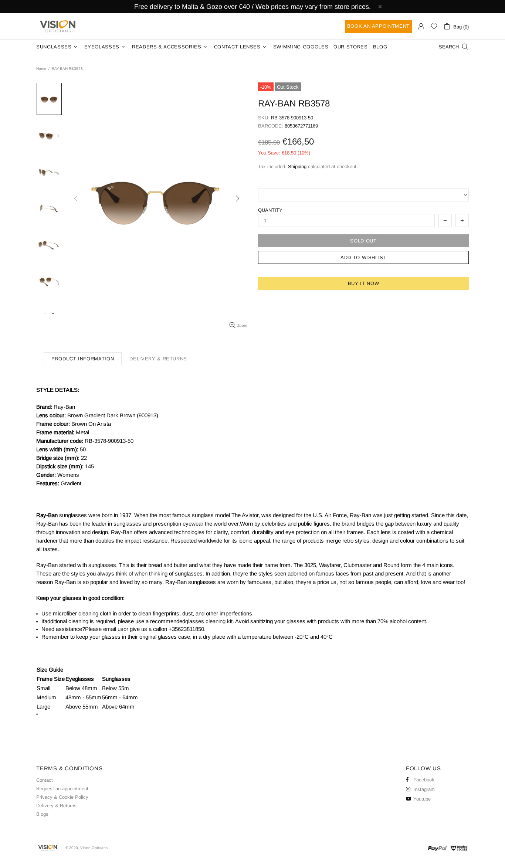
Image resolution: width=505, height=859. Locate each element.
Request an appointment (62, 788)
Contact (44, 780)
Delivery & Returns (56, 805)
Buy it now (363, 283)
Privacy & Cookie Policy (62, 797)
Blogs (42, 814)
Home (41, 69)
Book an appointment (378, 26)
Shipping (297, 166)
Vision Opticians (58, 26)
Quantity (270, 210)
